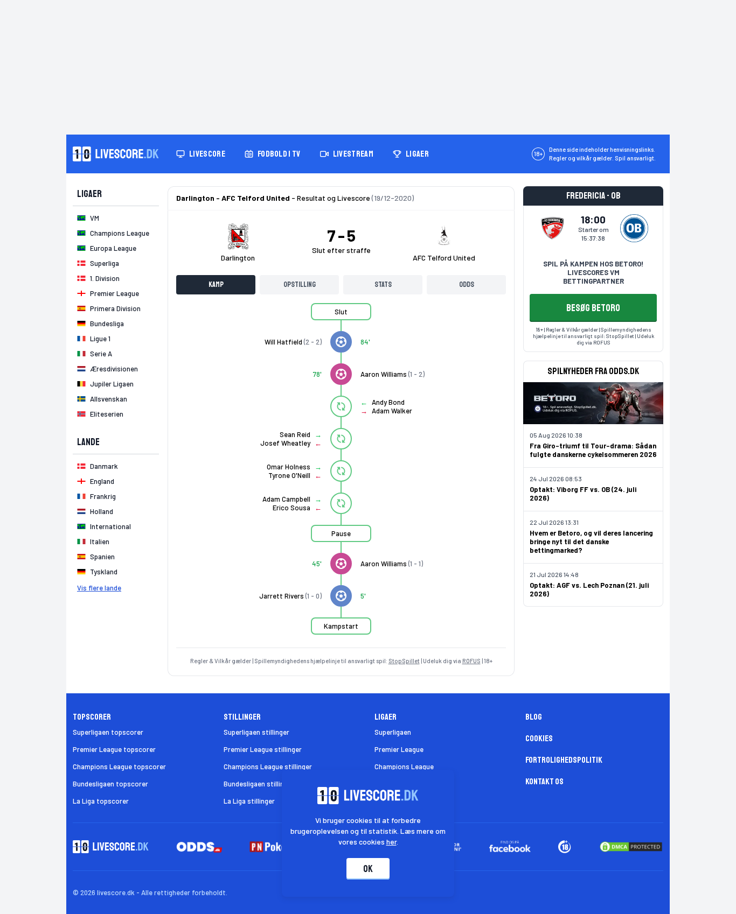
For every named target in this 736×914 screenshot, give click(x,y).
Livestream (353, 154)
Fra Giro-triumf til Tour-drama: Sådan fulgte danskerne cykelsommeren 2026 (593, 450)
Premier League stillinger (263, 749)
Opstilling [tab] (299, 284)
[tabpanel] (341, 475)
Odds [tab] (466, 284)
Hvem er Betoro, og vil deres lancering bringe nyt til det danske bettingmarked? (591, 541)
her (391, 841)
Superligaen (392, 732)
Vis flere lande (99, 587)
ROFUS (471, 660)
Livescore (207, 154)
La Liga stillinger (249, 801)
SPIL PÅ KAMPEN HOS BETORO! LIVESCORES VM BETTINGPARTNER (593, 272)
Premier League (398, 749)
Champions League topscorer (119, 766)
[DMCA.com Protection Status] (631, 846)
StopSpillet (404, 660)
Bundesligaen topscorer (110, 783)
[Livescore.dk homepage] (116, 154)
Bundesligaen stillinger (259, 783)
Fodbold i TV (279, 154)
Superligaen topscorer (108, 732)
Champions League (404, 766)
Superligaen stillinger (256, 732)
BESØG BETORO (593, 308)
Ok (368, 869)
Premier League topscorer (114, 749)
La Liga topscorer (101, 801)
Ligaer (417, 154)
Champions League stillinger (268, 766)
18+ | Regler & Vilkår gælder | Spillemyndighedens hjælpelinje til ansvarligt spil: (592, 332)
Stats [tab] (383, 284)
